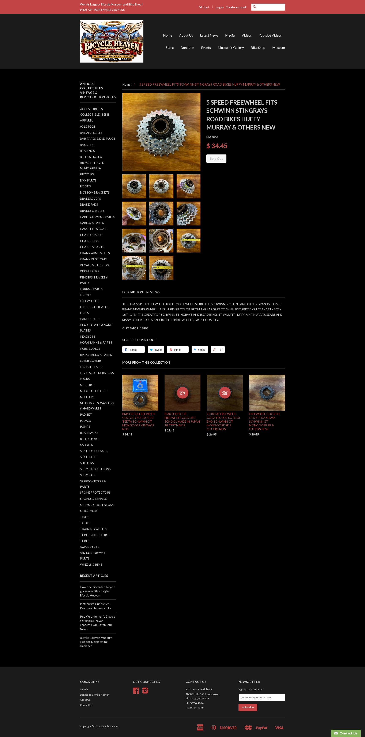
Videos (247, 35)
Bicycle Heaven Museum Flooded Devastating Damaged (96, 642)
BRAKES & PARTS (92, 210)
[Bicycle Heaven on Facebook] (136, 692)
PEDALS (85, 420)
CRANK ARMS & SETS (95, 253)
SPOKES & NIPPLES (93, 498)
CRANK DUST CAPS (94, 259)
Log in (220, 7)
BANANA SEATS (91, 132)
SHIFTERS (87, 463)
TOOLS (85, 523)
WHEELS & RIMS (91, 564)
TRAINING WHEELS (93, 529)
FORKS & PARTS (91, 289)
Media (230, 35)
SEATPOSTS (88, 457)
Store (170, 47)
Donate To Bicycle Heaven (94, 694)
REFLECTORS (89, 439)
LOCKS (85, 379)
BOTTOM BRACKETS (95, 192)
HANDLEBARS (89, 319)
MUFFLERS (87, 397)
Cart (206, 7)
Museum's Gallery (231, 47)
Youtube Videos (270, 35)
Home (167, 35)
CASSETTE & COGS (93, 229)
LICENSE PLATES (91, 366)
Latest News (209, 35)
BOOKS (85, 186)
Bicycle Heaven (109, 726)
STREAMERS (88, 510)
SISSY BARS (88, 475)
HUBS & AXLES (90, 348)
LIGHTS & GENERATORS (97, 373)
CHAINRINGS (89, 241)
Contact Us (86, 705)
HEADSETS (87, 336)
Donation (187, 47)
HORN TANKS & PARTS (96, 342)
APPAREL (86, 120)
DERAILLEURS (89, 271)
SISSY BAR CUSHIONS (95, 469)
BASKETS (86, 144)
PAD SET (86, 414)
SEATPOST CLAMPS (94, 451)
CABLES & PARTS (92, 222)
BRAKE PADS (89, 204)
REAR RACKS (89, 432)
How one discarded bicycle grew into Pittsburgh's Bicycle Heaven (97, 591)
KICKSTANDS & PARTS (96, 354)
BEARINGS (87, 151)
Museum (278, 47)
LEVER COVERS (91, 360)
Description (132, 292)
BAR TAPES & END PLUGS (97, 138)
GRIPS (84, 313)
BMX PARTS (88, 180)
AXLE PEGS (87, 126)
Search (84, 689)
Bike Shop (258, 47)
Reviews (153, 292)
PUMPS (85, 426)
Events (206, 47)
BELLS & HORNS (91, 156)
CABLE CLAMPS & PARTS (97, 216)
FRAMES (85, 294)
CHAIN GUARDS (91, 235)
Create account (236, 7)
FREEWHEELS (89, 301)
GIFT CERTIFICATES (94, 307)
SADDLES (86, 444)
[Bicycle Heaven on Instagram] (145, 692)
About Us (186, 35)
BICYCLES (87, 174)
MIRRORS (87, 385)
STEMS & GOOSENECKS (97, 504)
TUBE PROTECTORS (94, 535)
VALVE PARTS (89, 547)
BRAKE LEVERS (90, 198)
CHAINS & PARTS (92, 247)
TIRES (84, 517)
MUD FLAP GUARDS (93, 391)
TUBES (85, 541)
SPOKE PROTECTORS (95, 492)
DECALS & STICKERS (94, 265)
